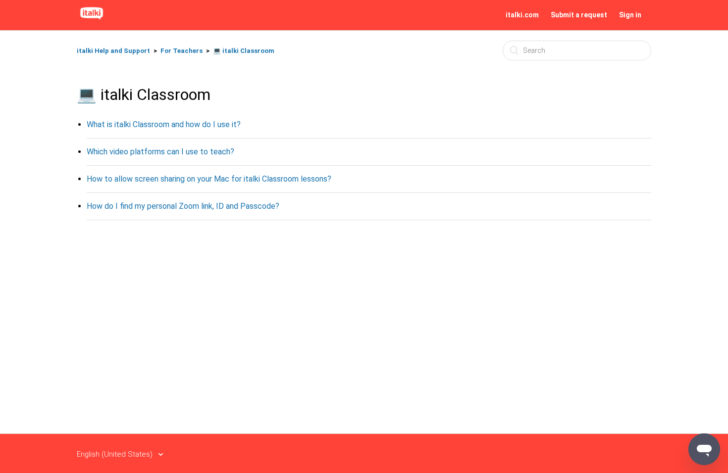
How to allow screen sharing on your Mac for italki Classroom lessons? (209, 179)
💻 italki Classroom (243, 50)
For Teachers (181, 50)
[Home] (91, 19)
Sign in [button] (630, 15)
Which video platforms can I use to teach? (160, 151)
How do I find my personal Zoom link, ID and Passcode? (183, 206)
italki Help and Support (113, 50)
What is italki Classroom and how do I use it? (164, 124)
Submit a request (579, 15)
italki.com (522, 15)
